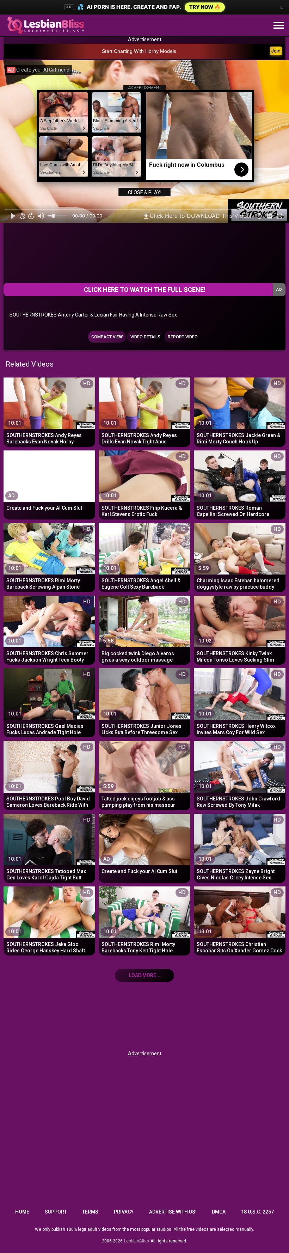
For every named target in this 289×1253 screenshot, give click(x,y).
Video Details (145, 336)
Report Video (183, 336)
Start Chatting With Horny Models (139, 51)
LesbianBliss (136, 1241)
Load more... (144, 975)
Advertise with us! (173, 1212)
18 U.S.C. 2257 (257, 1212)
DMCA (219, 1212)
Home (22, 1212)
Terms (90, 1212)
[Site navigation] (278, 25)
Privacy (124, 1212)
